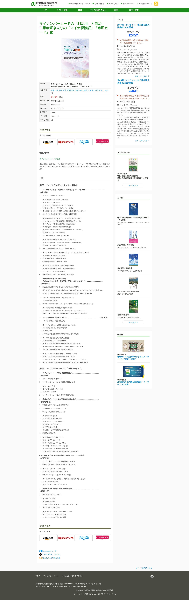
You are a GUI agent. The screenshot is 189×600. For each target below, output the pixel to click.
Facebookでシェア (49, 551)
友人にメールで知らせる (51, 558)
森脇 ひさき (103, 90)
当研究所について (145, 4)
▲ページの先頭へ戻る (144, 568)
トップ (44, 10)
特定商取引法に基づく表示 (73, 576)
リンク (37, 576)
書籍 (80, 10)
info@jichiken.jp (80, 586)
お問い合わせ (99, 4)
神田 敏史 (79, 90)
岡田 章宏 (62, 90)
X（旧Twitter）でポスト (51, 554)
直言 (116, 10)
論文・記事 (134, 10)
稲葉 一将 (54, 90)
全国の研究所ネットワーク (80, 4)
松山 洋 (95, 90)
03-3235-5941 (45, 586)
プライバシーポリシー (51, 576)
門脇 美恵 (71, 90)
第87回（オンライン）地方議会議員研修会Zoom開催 (133, 26)
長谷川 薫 (87, 90)
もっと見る (132, 185)
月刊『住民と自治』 (98, 10)
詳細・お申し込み (141, 76)
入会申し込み (114, 4)
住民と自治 (106, 594)
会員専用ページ (129, 4)
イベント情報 (61, 10)
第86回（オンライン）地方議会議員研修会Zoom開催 (133, 81)
